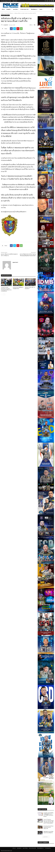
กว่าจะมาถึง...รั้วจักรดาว (8, 13)
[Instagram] (47, 1)
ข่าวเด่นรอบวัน (48, 848)
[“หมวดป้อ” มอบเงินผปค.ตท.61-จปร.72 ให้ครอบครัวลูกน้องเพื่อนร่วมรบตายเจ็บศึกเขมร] (6, 282)
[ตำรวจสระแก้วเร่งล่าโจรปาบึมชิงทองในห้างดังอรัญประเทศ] (40, 827)
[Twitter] (49, 1)
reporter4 (6, 24)
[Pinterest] (17, 28)
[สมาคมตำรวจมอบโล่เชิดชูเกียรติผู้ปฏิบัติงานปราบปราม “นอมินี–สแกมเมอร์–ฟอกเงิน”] (40, 814)
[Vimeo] (51, 1)
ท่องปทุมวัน (19, 848)
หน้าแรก (14, 848)
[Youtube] (53, 1)
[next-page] (4, 294)
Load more (45, 836)
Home (2, 13)
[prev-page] (2, 294)
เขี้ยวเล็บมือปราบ (40, 848)
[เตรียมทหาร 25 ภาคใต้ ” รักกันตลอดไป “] (30, 282)
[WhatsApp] (21, 28)
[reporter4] (2, 25)
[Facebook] (45, 1)
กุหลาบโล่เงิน (25, 848)
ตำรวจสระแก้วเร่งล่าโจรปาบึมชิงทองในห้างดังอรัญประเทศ (48, 827)
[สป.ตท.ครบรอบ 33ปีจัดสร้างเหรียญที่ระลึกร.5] (18, 282)
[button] (52, 9)
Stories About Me (32, 848)
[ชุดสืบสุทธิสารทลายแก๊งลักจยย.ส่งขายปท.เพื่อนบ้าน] (40, 832)
